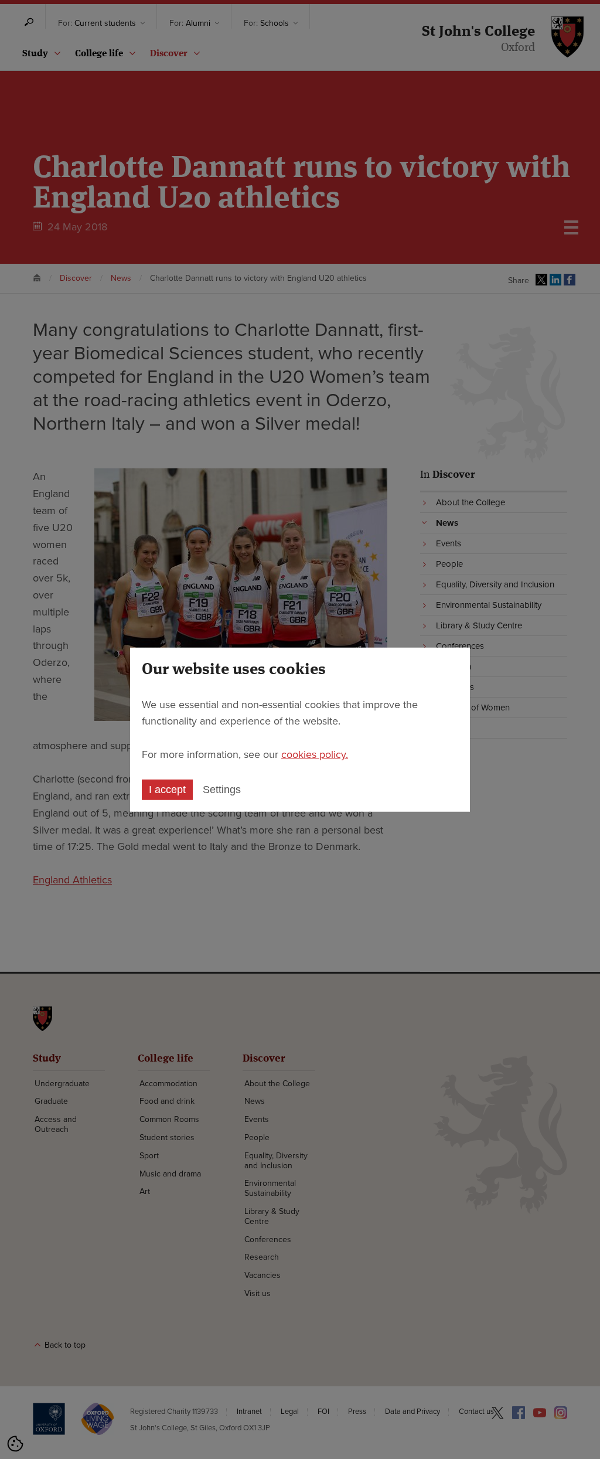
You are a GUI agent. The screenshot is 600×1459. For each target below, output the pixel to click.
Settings (222, 789)
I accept (167, 789)
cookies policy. (314, 754)
